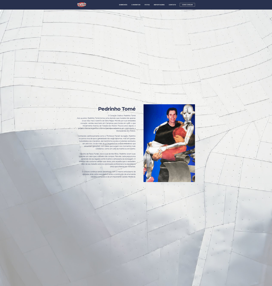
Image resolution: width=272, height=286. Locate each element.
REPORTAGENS (159, 5)
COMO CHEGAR (187, 5)
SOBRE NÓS (123, 5)
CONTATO (172, 5)
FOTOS (147, 5)
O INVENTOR (135, 5)
